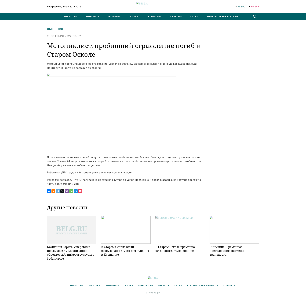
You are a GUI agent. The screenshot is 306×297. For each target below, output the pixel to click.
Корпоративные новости (222, 16)
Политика (114, 16)
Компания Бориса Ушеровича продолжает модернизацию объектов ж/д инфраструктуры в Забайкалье (70, 252)
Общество (70, 16)
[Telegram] (58, 191)
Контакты (229, 285)
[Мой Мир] (76, 191)
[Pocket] (80, 191)
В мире (134, 16)
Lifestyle (176, 16)
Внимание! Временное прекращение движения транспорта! (227, 251)
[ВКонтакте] (49, 191)
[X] (62, 191)
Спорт (194, 16)
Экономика (92, 16)
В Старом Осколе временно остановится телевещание (175, 249)
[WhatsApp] (71, 191)
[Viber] (67, 191)
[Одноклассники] (53, 191)
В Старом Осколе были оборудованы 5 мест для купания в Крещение (125, 251)
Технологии (154, 16)
